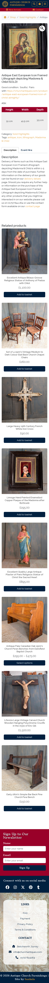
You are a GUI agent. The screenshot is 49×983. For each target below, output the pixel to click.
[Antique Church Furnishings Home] (5, 3)
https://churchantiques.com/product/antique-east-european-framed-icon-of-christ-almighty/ (24, 94)
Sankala (30, 979)
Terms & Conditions (25, 929)
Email (8, 855)
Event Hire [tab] (26, 150)
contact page (32, 206)
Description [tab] (10, 150)
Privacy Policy (25, 924)
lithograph (28, 137)
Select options (25, 662)
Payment (25, 918)
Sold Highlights (27, 17)
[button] (42, 28)
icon (19, 137)
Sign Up (24, 867)
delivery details (32, 178)
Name (8, 843)
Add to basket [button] (24, 294)
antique (12, 137)
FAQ (25, 913)
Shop (13, 17)
